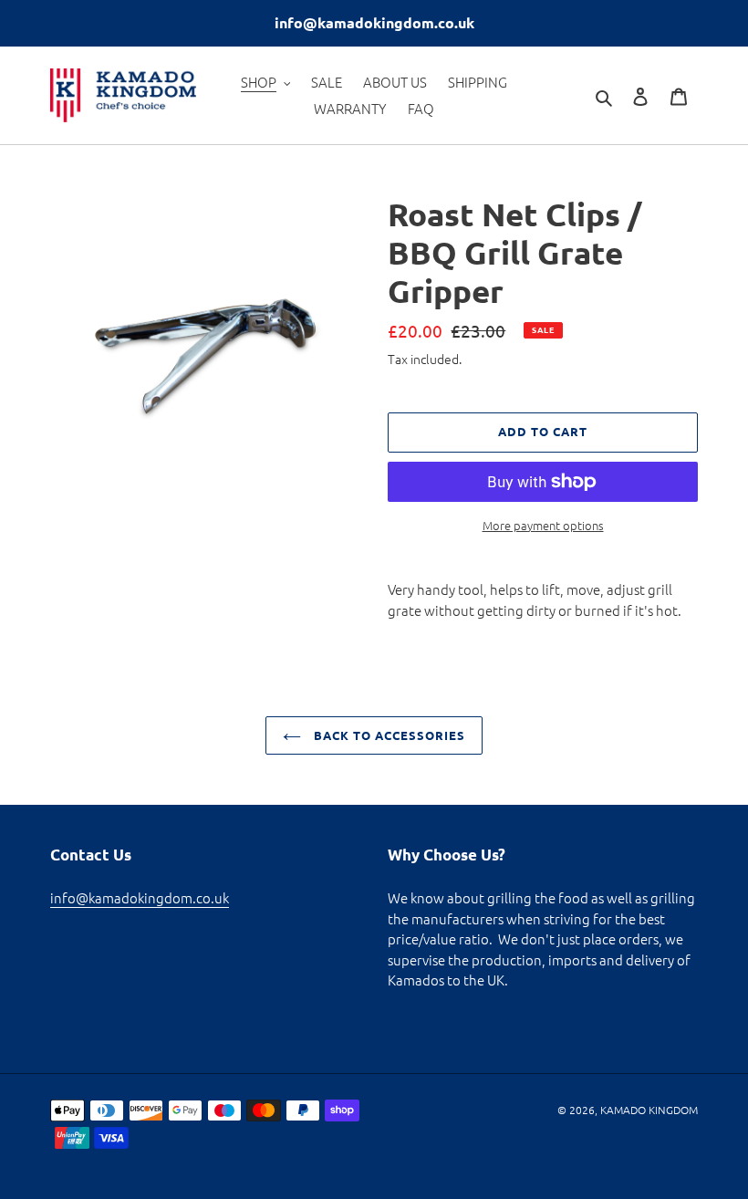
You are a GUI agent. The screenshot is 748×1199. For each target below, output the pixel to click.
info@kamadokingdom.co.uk (139, 897)
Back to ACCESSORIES (388, 735)
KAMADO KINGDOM (649, 1109)
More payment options (543, 525)
